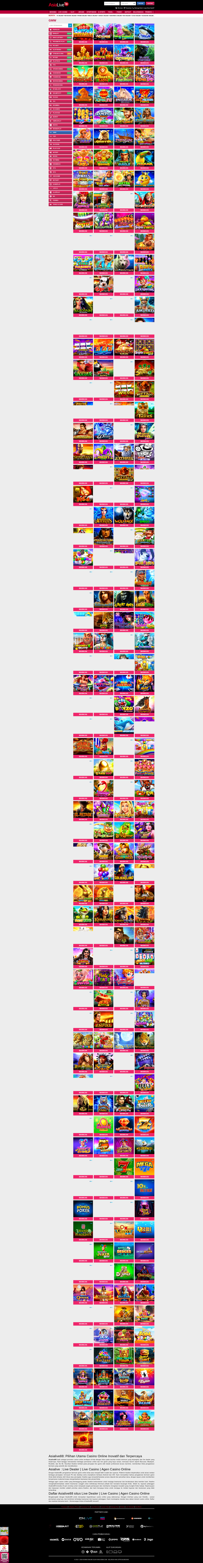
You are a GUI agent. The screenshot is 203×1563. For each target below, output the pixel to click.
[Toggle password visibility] (134, 3)
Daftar (150, 3)
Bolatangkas (138, 12)
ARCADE (81, 12)
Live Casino (62, 12)
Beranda (53, 12)
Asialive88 (52, 1459)
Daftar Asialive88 (61, 1493)
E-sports (101, 12)
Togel (110, 12)
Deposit (128, 12)
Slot (72, 12)
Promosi (148, 12)
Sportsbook (91, 12)
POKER (119, 12)
